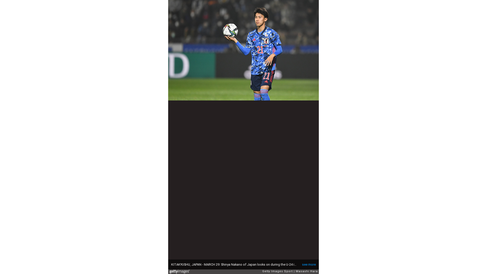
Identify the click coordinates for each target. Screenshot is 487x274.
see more (309, 264)
